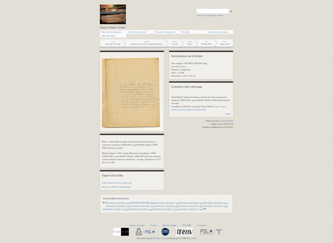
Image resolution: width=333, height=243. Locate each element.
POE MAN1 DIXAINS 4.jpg (190, 203)
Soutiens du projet (136, 225)
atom (104, 182)
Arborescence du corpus (218, 32)
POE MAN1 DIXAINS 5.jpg (215, 203)
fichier (184, 66)
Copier (228, 113)
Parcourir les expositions (165, 32)
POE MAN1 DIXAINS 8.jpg (166, 206)
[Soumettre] (230, 11)
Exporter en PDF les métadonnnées (116, 187)
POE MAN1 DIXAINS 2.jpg (142, 203)
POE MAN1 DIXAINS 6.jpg (117, 206)
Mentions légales (169, 225)
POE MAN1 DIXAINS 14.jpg (190, 209)
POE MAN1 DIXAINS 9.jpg (190, 206)
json (119, 182)
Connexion (201, 225)
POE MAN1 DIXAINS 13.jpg (165, 209)
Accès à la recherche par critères (210, 15)
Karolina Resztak (226, 120)
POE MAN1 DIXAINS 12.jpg (140, 209)
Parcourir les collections (111, 32)
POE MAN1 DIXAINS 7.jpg (141, 206)
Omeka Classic (160, 238)
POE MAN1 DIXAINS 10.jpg (215, 206)
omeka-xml (126, 182)
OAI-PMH (186, 225)
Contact (153, 225)
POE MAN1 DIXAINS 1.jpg (117, 203)
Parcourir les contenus (137, 32)
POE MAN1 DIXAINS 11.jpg (115, 209)
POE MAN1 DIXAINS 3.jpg (166, 203)
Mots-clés (185, 32)
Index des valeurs (108, 35)
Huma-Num (191, 238)
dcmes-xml (111, 182)
